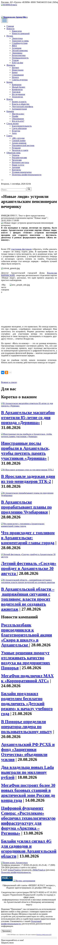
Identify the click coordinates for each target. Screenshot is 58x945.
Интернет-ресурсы (20, 162)
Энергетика (17, 38)
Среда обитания (19, 128)
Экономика (17, 53)
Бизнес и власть (19, 101)
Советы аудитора (20, 80)
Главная (10, 26)
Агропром (16, 48)
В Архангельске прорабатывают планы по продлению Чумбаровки (26, 507)
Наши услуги (18, 165)
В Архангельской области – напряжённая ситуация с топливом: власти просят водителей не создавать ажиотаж (27, 599)
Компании (16, 84)
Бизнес (9, 82)
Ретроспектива (18, 55)
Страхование (18, 75)
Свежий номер (18, 140)
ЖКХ (14, 45)
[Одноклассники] (6, 372)
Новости (10, 28)
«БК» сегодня (18, 138)
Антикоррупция (19, 109)
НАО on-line (17, 63)
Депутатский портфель (22, 106)
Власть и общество (20, 104)
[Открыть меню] (4, 20)
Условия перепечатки (22, 172)
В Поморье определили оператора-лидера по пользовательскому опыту (26, 726)
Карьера (10, 111)
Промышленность (20, 58)
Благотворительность (22, 126)
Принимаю (6, 931)
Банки (15, 72)
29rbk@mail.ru (38, 870)
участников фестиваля (21, 249)
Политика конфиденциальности (26, 174)
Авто (14, 133)
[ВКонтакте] (2, 372)
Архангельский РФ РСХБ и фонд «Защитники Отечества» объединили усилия (28, 752)
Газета (9, 136)
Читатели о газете (20, 150)
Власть (9, 99)
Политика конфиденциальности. (16, 872)
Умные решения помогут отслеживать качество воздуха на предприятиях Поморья (25, 660)
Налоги (15, 77)
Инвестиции (17, 70)
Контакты (16, 170)
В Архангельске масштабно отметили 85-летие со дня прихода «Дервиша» (28, 417)
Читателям (17, 160)
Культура (16, 131)
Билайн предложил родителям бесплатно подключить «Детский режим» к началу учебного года (27, 703)
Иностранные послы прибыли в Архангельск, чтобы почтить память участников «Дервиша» (25, 451)
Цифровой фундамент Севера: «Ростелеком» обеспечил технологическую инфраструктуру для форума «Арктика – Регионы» (28, 820)
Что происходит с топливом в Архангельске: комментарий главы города (28, 537)
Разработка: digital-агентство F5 (43, 934)
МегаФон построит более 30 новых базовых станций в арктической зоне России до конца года (28, 793)
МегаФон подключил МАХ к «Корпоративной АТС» (27, 678)
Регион (9, 36)
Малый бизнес (18, 87)
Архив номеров (19, 143)
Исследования (18, 94)
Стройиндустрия (19, 43)
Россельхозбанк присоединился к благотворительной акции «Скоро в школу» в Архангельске (26, 634)
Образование (18, 118)
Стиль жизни (12, 123)
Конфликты (17, 89)
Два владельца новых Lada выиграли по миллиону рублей (27, 772)
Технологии (17, 97)
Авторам (16, 167)
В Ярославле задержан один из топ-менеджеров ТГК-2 (28, 479)
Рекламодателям (19, 157)
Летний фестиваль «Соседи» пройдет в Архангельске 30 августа (28, 568)
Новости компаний (21, 33)
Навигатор (17, 31)
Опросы (15, 155)
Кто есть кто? (18, 121)
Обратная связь (13, 153)
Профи (15, 116)
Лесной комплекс (20, 50)
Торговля (16, 92)
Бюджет (15, 67)
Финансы (10, 65)
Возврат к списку (9, 382)
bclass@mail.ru (14, 870)
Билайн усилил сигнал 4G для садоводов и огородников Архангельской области (28, 848)
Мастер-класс (18, 114)
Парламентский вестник (23, 145)
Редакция (16, 148)
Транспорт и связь (20, 41)
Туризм (15, 60)
